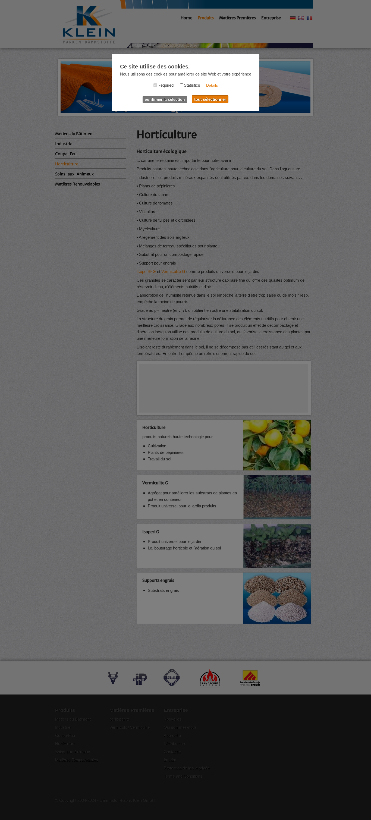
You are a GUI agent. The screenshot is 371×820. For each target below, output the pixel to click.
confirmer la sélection (165, 100)
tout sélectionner (210, 99)
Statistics (192, 85)
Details (212, 85)
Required (166, 85)
